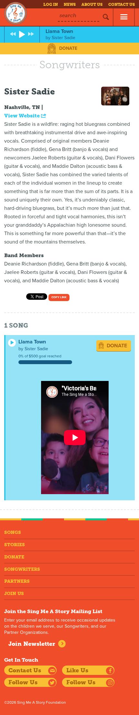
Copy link (59, 297)
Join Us (14, 593)
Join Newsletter (31, 643)
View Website (22, 116)
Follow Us (22, 682)
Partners (17, 581)
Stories (14, 544)
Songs (12, 532)
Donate (68, 48)
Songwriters (22, 569)
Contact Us (121, 4)
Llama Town (32, 342)
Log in (50, 4)
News (70, 4)
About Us (91, 4)
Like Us (77, 670)
